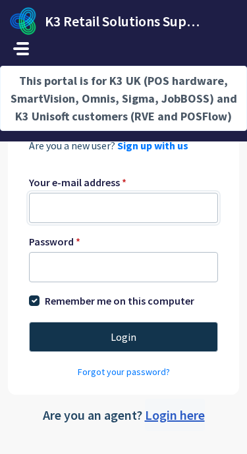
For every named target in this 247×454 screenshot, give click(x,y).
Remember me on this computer (119, 300)
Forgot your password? (124, 372)
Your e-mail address (77, 182)
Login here (175, 415)
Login (123, 336)
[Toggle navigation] (21, 49)
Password (54, 241)
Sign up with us (152, 145)
